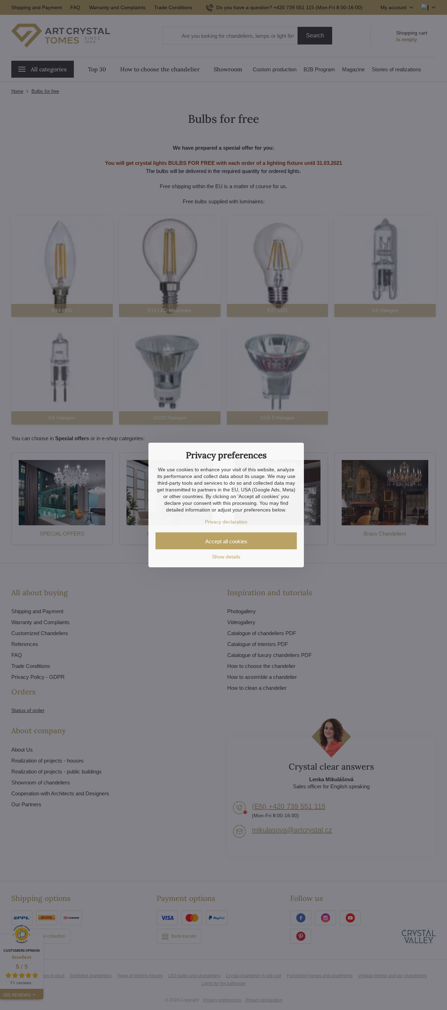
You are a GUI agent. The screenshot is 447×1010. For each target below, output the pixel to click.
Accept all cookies (226, 541)
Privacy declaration (226, 522)
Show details (226, 557)
